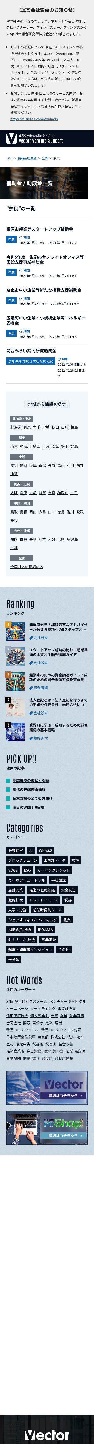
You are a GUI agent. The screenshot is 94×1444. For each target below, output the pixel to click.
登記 (10, 1043)
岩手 (36, 427)
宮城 (46, 427)
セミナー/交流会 (21, 939)
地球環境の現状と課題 (31, 780)
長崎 (33, 539)
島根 (23, 511)
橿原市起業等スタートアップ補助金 (39, 229)
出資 (54, 1015)
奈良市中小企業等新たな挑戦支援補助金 (43, 290)
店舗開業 (15, 890)
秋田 (55, 427)
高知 (14, 520)
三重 (74, 492)
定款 (49, 1022)
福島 (74, 427)
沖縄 (14, 547)
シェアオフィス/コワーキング (32, 919)
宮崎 (61, 539)
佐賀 (23, 539)
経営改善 (65, 1043)
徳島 (61, 511)
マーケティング (43, 1008)
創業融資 (76, 1015)
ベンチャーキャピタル (67, 1001)
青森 (27, 427)
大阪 (14, 492)
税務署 (37, 1043)
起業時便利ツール (47, 909)
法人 (71, 1036)
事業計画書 (67, 1008)
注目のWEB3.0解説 (28, 807)
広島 (42, 511)
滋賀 (42, 492)
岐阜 (33, 465)
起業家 (80, 1051)
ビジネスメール (34, 1001)
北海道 (15, 427)
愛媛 (80, 511)
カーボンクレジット (53, 870)
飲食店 (47, 1058)
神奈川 (25, 446)
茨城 (55, 446)
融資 (47, 1051)
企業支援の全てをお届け (33, 798)
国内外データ (55, 860)
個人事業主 (39, 1015)
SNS (9, 1001)
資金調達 (68, 890)
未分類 (13, 959)
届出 (58, 1022)
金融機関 (13, 1058)
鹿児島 (72, 539)
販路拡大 (15, 899)
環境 (75, 860)
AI (31, 850)
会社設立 (58, 880)
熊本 (42, 539)
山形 (64, 427)
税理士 (50, 1043)
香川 (70, 511)
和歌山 (62, 492)
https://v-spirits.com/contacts (34, 118)
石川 (70, 465)
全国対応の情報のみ (26, 566)
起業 (69, 1051)
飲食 (36, 1058)
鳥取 (14, 511)
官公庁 (37, 1022)
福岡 (14, 539)
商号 (26, 1022)
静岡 (23, 465)
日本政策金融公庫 (21, 1036)
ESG (27, 870)
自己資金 (34, 1051)
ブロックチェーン (22, 860)
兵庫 (23, 492)
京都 (33, 492)
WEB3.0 (45, 850)
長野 (51, 465)
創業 (63, 1015)
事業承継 (49, 939)
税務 (68, 899)
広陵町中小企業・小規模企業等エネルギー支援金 (46, 320)
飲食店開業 (64, 1058)
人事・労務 (17, 909)
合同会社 (13, 1022)
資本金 (58, 1051)
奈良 (51, 492)
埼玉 (36, 446)
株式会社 (58, 1036)
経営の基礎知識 (42, 890)
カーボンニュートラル (26, 880)
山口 (51, 511)
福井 (80, 465)
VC (17, 1001)
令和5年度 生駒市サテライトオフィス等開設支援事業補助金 (45, 259)
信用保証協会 (17, 1015)
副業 (67, 919)
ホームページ (17, 1008)
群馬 (74, 446)
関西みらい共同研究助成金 (31, 350)
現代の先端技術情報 (29, 789)
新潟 (42, 465)
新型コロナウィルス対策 (61, 1029)
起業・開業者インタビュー (30, 949)
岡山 (33, 511)
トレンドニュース (43, 899)
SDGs (12, 870)
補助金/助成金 (20, 929)
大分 (51, 539)
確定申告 (23, 1043)
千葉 (46, 446)
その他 (63, 949)
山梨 (14, 473)
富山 (61, 465)
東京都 (43, 1036)
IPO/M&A (45, 929)
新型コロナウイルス (22, 1029)
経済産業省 (15, 1051)
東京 (14, 446)
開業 (26, 1058)
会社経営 (15, 850)
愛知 (14, 465)
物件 (80, 1036)
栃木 (64, 446)
